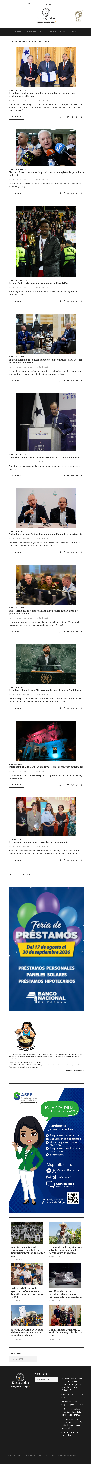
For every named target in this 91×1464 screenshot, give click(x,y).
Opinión (59, 1455)
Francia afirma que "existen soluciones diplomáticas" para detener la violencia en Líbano (45, 361)
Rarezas (73, 1455)
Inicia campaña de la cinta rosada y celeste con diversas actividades (46, 766)
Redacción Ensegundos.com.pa (20, 100)
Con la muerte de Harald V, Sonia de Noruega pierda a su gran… (65, 1332)
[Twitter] (46, 4)
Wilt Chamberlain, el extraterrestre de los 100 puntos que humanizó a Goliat (66, 1294)
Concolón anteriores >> (75, 1070)
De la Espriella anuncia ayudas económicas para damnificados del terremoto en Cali (27, 1293)
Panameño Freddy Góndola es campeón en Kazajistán (38, 283)
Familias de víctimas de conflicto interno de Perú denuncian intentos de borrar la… (28, 1251)
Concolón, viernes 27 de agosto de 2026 (25, 1062)
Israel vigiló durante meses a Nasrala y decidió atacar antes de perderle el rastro (43, 612)
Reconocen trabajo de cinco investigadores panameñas (39, 842)
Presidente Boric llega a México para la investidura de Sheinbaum (45, 690)
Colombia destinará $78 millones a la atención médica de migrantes (46, 534)
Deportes (64, 32)
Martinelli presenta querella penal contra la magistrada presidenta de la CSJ (46, 173)
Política (19, 32)
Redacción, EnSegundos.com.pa (20, 367)
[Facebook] (43, 4)
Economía (31, 32)
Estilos (66, 1455)
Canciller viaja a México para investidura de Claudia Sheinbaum (44, 457)
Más (74, 32)
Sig (29, 874)
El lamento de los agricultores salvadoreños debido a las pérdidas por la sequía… (66, 1250)
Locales (43, 32)
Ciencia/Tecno (16, 839)
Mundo (53, 32)
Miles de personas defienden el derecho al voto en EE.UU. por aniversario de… (27, 1332)
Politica (22, 169)
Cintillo (13, 90)
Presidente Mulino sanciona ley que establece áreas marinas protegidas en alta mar (42, 94)
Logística (10, 1458)
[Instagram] (50, 4)
